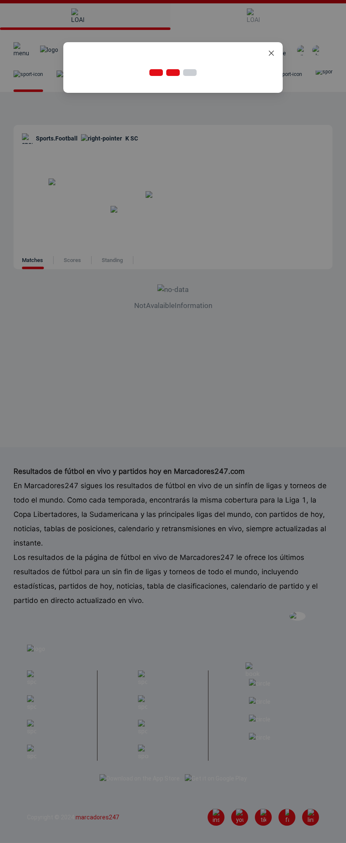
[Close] (271, 53)
